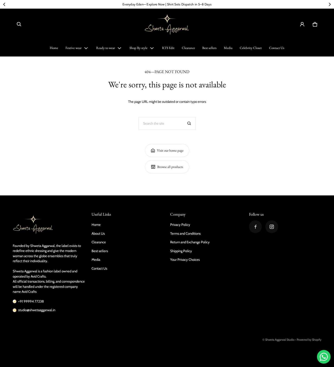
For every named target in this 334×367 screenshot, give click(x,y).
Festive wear (73, 48)
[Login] (302, 24)
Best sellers (209, 48)
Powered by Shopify (309, 339)
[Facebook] (255, 226)
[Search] (189, 123)
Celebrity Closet (251, 48)
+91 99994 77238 (31, 301)
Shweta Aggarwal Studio (279, 339)
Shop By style (138, 48)
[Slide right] (329, 4)
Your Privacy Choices (185, 260)
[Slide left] (4, 4)
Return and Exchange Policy (190, 242)
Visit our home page (170, 150)
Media (228, 48)
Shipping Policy (181, 251)
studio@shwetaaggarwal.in (36, 310)
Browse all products (170, 167)
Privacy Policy (180, 225)
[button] (19, 24)
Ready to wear (105, 48)
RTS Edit (168, 48)
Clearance (188, 48)
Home (54, 48)
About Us (98, 234)
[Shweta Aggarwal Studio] (167, 24)
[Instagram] (271, 226)
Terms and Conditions (185, 234)
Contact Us (276, 48)
